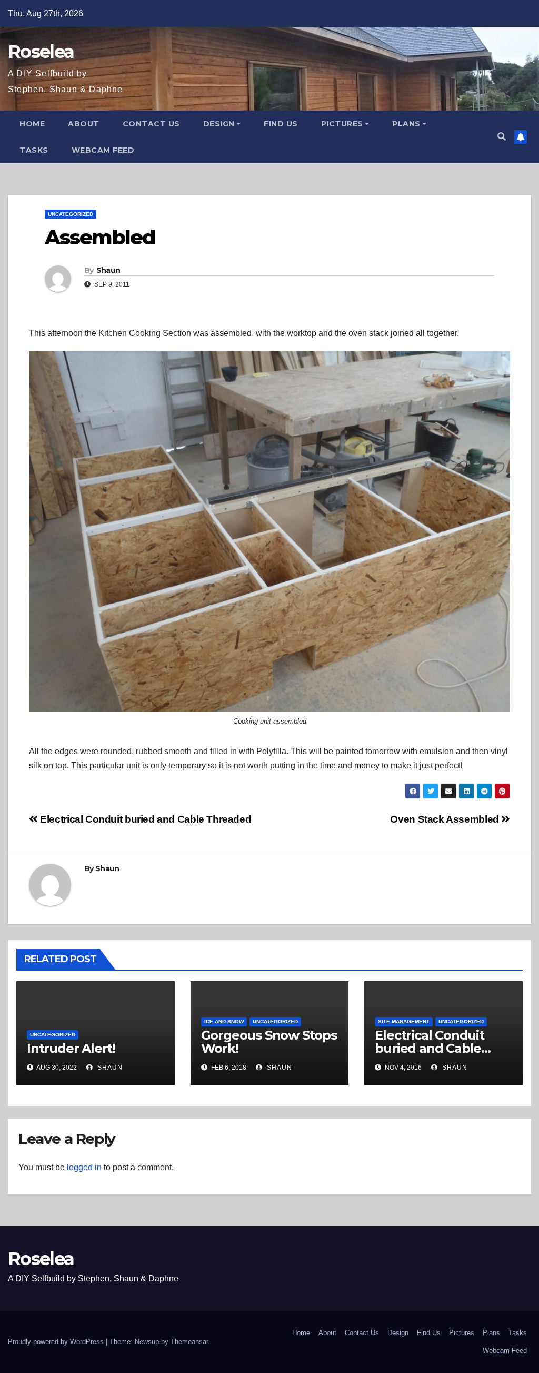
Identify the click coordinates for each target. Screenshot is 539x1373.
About (83, 124)
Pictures (342, 124)
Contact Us (151, 124)
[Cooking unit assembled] (269, 531)
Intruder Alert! (71, 1048)
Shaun (108, 270)
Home (32, 124)
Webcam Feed (103, 150)
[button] (501, 136)
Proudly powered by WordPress (57, 1342)
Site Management (404, 1021)
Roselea (41, 52)
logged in (84, 1167)
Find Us (281, 124)
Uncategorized (70, 214)
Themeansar (189, 1342)
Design (219, 124)
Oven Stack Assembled (445, 819)
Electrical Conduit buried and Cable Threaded (144, 819)
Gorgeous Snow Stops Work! (269, 1042)
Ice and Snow (224, 1021)
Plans (406, 124)
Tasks (33, 150)
